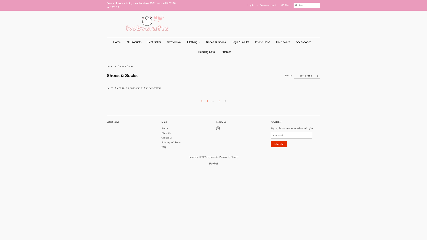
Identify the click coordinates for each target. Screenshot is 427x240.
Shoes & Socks (216, 42)
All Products (134, 42)
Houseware (283, 42)
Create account (268, 5)
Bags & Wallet (240, 42)
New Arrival (174, 42)
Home (117, 42)
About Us (166, 132)
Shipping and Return (171, 142)
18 (218, 101)
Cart (287, 5)
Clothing (192, 42)
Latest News (113, 122)
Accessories (303, 42)
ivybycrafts (212, 156)
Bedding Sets (206, 52)
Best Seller (154, 42)
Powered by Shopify (229, 156)
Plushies (226, 52)
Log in (251, 5)
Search (164, 128)
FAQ (163, 147)
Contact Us (166, 137)
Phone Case (262, 42)
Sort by (289, 75)
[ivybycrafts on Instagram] (218, 128)
